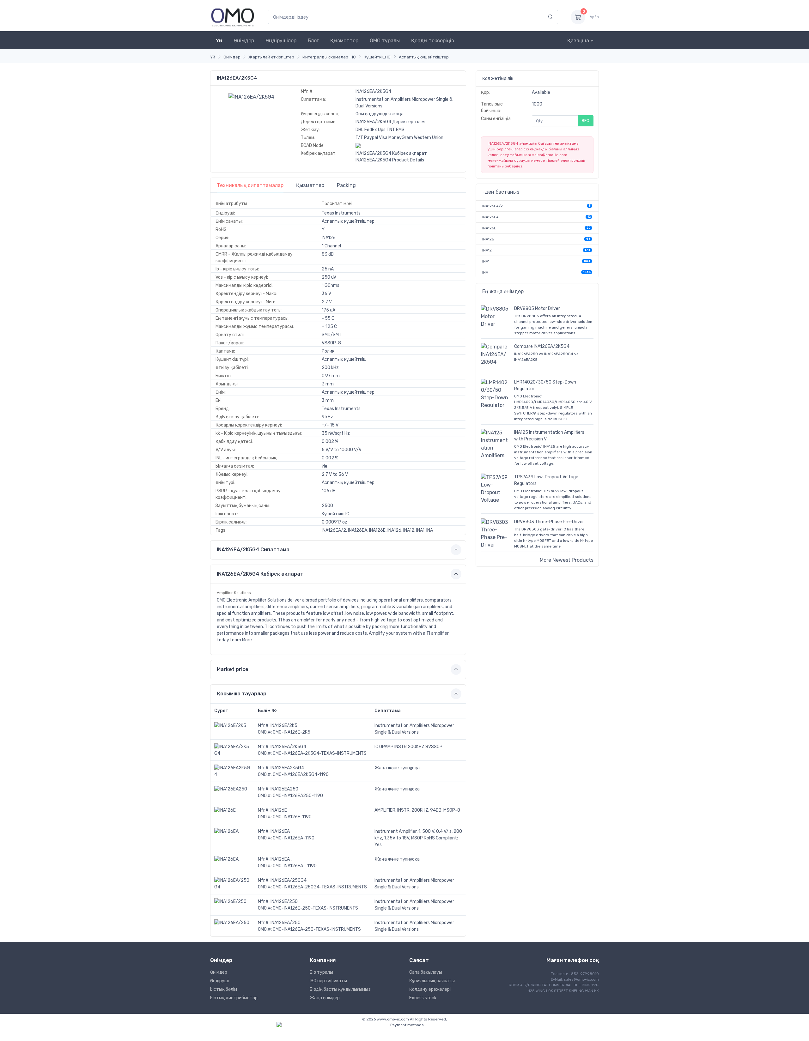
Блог (313, 41)
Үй (219, 41)
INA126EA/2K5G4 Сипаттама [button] (253, 550)
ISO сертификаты (328, 981)
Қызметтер (344, 41)
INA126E (279, 810)
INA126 (488, 239)
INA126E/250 (284, 901)
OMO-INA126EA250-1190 (298, 795)
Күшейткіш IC (377, 57)
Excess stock (422, 998)
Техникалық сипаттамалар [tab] (250, 185)
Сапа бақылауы (425, 972)
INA (485, 272)
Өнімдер (244, 41)
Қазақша (578, 41)
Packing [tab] (346, 185)
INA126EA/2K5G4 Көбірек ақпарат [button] (260, 574)
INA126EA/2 (492, 206)
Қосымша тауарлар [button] (241, 694)
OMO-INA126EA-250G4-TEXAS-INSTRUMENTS (320, 887)
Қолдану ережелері (430, 989)
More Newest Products (566, 560)
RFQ (585, 120)
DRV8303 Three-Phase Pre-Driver (549, 521)
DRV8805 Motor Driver (537, 308)
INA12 (487, 250)
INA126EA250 (284, 789)
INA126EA (280, 831)
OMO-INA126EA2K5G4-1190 (301, 774)
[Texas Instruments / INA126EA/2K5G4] (251, 97)
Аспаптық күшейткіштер (424, 57)
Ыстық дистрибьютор (234, 998)
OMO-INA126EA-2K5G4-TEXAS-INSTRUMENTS (320, 753)
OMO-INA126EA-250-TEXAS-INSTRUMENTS (317, 929)
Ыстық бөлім (223, 989)
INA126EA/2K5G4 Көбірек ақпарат (391, 153)
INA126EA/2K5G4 (288, 746)
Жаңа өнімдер (325, 998)
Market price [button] (232, 669)
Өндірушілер (280, 41)
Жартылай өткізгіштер (271, 57)
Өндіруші (219, 981)
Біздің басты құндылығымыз (340, 989)
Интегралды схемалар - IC (329, 57)
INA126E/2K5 (284, 725)
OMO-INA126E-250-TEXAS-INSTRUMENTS (315, 908)
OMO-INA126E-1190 (292, 817)
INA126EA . (281, 859)
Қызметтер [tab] (310, 185)
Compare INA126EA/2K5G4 (541, 346)
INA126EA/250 (286, 922)
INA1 (486, 261)
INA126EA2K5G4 (287, 768)
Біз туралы (321, 972)
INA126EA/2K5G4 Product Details (390, 160)
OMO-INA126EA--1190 (295, 866)
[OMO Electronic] (232, 17)
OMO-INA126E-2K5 (291, 732)
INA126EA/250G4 (289, 880)
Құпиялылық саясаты (432, 981)
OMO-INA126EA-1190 (293, 838)
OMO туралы (385, 41)
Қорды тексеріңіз (432, 41)
